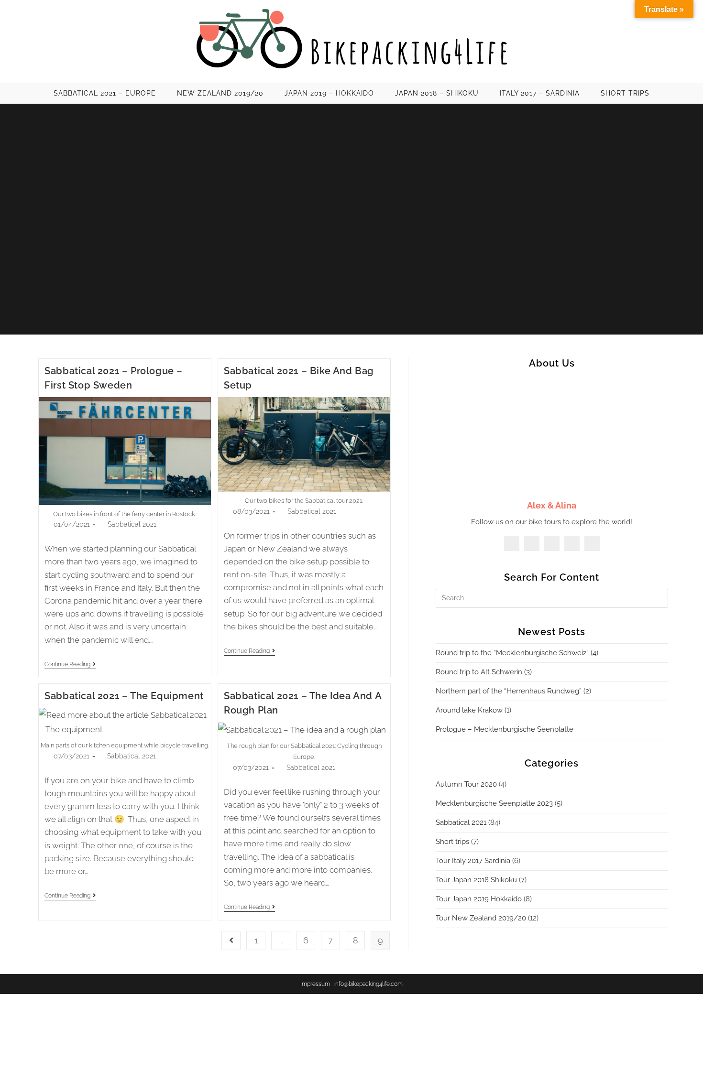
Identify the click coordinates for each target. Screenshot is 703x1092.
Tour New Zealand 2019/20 (481, 918)
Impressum (315, 984)
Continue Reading (70, 665)
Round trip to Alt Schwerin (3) (484, 672)
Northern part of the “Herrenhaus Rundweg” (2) (513, 691)
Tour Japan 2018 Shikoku (476, 880)
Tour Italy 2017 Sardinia (473, 860)
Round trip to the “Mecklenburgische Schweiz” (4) (517, 653)
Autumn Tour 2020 (466, 784)
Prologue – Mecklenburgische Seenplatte (504, 729)
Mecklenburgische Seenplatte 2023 (494, 803)
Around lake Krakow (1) (473, 710)
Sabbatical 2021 (132, 524)
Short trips (452, 841)
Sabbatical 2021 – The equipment (124, 696)
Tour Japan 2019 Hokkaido (479, 899)
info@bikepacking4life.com (368, 984)
